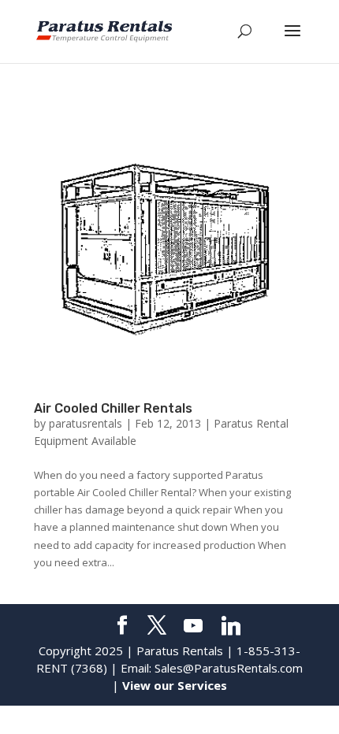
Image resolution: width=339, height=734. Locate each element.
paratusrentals (85, 423)
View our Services (174, 685)
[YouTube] (193, 626)
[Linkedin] (231, 626)
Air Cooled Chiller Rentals (113, 408)
